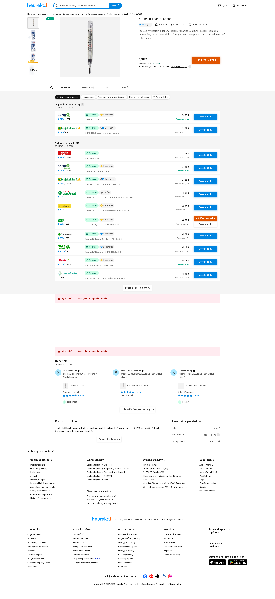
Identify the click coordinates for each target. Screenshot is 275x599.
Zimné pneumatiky (207, 483)
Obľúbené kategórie (41, 460)
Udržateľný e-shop (172, 554)
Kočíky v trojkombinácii (40, 490)
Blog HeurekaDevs (36, 558)
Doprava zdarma (182, 119)
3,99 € (185, 115)
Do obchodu (205, 116)
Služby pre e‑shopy (126, 542)
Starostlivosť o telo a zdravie (74, 14)
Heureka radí (78, 542)
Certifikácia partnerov (173, 546)
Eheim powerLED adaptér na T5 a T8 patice (162, 476)
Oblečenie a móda (207, 490)
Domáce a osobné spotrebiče (49, 14)
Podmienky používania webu (168, 584)
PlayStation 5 (205, 476)
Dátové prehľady (125, 554)
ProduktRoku (169, 542)
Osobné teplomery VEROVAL (99, 476)
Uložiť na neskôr (200, 24)
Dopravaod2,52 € (182, 251)
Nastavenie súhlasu (81, 550)
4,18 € (185, 247)
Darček (107, 192)
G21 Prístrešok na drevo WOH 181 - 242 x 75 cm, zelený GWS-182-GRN (165, 487)
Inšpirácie (168, 550)
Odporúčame (206, 460)
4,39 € (185, 274)
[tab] (65, 87)
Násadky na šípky (37, 479)
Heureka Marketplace (127, 546)
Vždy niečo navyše (179, 66)
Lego (201, 479)
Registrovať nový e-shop (129, 538)
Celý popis (146, 38)
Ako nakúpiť (78, 534)
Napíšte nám (214, 532)
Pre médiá (32, 550)
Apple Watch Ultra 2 (208, 472)
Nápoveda (122, 566)
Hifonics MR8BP (150, 465)
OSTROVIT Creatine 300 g (154, 472)
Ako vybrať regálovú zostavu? (100, 499)
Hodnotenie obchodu (139, 97)
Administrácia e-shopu (128, 534)
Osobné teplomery (114, 14)
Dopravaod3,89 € (182, 277)
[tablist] (119, 87)
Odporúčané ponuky (69, 97)
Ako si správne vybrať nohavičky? (101, 496)
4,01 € (185, 193)
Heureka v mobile (80, 538)
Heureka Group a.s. (124, 584)
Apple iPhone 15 (206, 465)
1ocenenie (108, 114)
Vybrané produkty (153, 460)
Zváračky (34, 476)
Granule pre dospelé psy (41, 494)
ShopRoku (168, 538)
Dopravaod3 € (183, 238)
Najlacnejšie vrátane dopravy (111, 97)
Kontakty (32, 538)
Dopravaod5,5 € (182, 224)
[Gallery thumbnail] (33, 23)
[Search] (51, 87)
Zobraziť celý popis (109, 439)
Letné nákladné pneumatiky (42, 483)
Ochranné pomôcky (38, 468)
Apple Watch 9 (205, 468)
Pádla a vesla (35, 472)
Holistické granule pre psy (41, 498)
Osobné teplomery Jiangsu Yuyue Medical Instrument (109, 468)
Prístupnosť (33, 566)
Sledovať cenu (179, 24)
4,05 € (185, 206)
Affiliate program (125, 558)
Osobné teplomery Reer (97, 479)
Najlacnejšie (88, 97)
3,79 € (185, 154)
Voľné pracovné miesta (38, 546)
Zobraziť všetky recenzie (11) (137, 409)
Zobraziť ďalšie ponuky (137, 288)
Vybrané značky (95, 460)
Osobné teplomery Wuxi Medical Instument (106, 472)
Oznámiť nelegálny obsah (39, 562)
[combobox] (81, 6)
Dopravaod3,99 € (182, 132)
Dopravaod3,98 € (182, 157)
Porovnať (163, 24)
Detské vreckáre (37, 465)
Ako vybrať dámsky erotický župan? (102, 503)
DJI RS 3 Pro (148, 479)
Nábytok (203, 487)
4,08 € (185, 220)
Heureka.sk (32, 14)
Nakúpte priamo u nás (82, 546)
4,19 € (185, 261)
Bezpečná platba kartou (83, 558)
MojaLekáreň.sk (70, 377)
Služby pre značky (126, 550)
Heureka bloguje (35, 554)
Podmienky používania (37, 542)
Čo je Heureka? (34, 534)
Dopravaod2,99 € (182, 197)
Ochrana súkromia (81, 554)
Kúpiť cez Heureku (205, 218)
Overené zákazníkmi (172, 534)
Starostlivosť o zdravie (96, 14)
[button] (65, 87)
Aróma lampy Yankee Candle (42, 487)
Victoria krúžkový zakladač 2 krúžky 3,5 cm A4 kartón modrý (165, 483)
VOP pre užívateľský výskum (85, 562)
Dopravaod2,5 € (182, 210)
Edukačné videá (125, 562)
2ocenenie (110, 127)
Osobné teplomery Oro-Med (99, 465)
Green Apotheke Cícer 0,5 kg (155, 468)
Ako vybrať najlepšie (98, 491)
